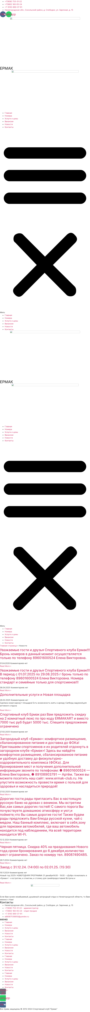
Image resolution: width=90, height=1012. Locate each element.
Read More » (5, 666)
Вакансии (9, 121)
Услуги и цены (11, 118)
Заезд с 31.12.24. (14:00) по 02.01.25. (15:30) (35, 867)
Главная (8, 113)
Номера (8, 116)
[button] (45, 221)
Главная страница (8, 645)
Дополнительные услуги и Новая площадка (35, 695)
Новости (9, 124)
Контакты (9, 127)
